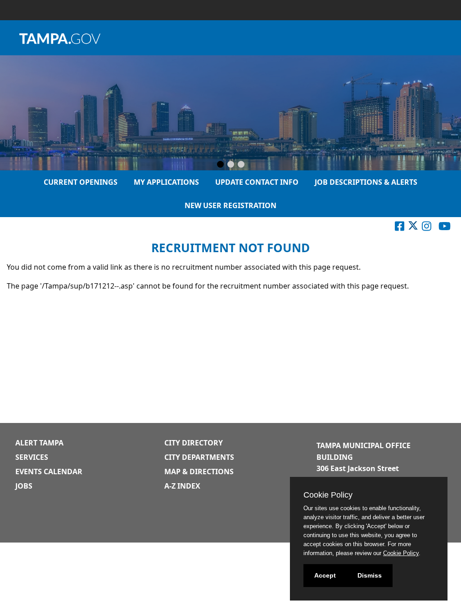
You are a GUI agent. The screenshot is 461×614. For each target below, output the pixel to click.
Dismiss (369, 575)
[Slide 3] (241, 165)
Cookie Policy (401, 553)
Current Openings (81, 182)
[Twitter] (413, 228)
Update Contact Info (256, 182)
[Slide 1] (220, 165)
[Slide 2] (230, 165)
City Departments (199, 457)
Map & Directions (199, 471)
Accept (325, 575)
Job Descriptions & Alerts (366, 182)
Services (31, 457)
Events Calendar (48, 471)
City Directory (193, 443)
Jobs (23, 486)
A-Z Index (182, 486)
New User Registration (230, 205)
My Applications (166, 182)
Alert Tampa (39, 443)
